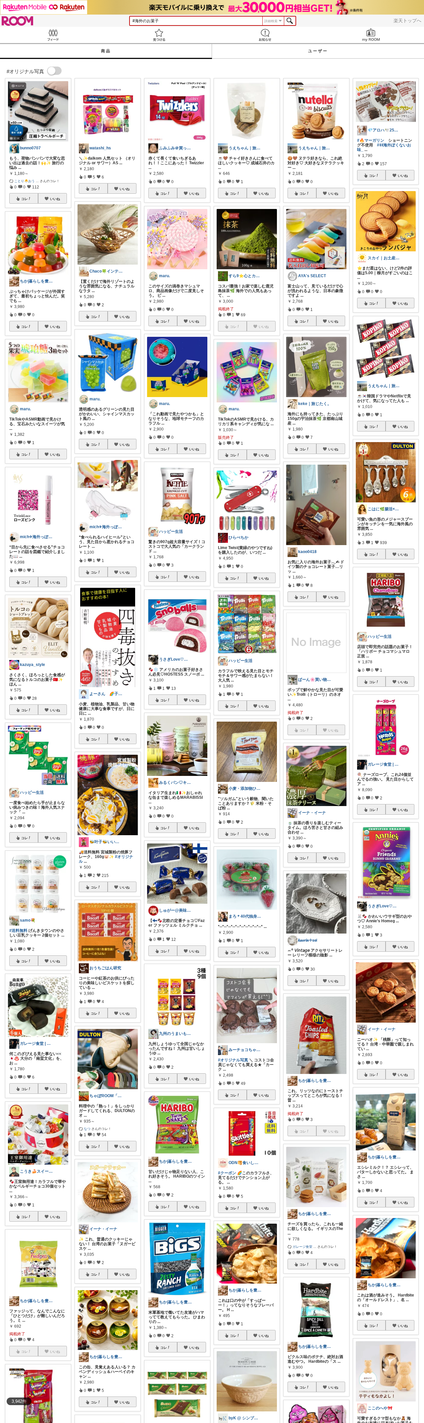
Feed (53, 35)
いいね (55, 198)
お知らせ (265, 35)
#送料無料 (18, 930)
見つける (159, 35)
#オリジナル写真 (233, 1060)
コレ (24, 198)
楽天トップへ (407, 20)
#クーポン (227, 1173)
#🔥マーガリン (370, 140)
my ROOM (371, 35)
